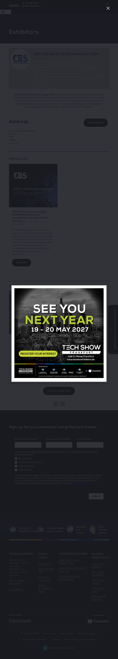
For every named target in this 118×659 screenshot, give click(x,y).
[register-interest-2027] (59, 377)
